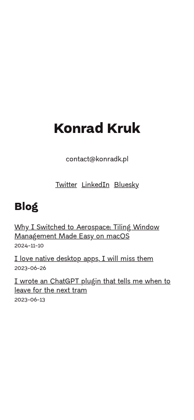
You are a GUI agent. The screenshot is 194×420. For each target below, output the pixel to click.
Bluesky (126, 185)
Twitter (66, 185)
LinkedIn (96, 185)
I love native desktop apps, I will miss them (83, 259)
